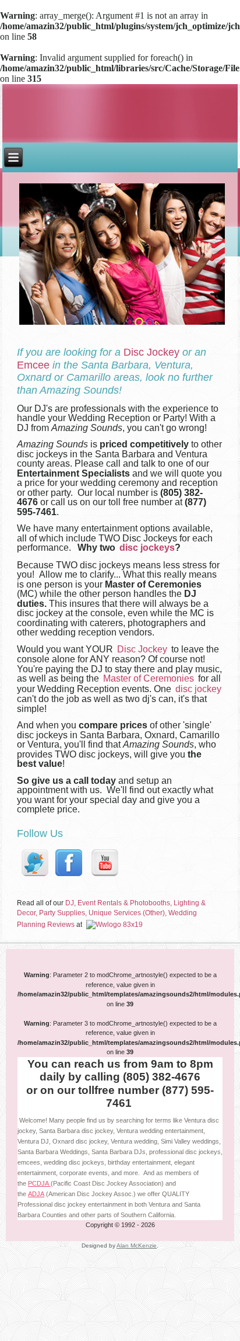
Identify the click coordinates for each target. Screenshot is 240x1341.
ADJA (36, 1193)
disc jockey (198, 689)
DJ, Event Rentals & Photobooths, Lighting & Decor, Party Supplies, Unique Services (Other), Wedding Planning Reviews (111, 914)
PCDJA (39, 1183)
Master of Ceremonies (148, 678)
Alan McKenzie (137, 1245)
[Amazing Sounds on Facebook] (68, 877)
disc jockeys (147, 548)
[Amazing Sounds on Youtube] (104, 877)
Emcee (33, 365)
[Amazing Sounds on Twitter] (35, 877)
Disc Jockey (151, 352)
